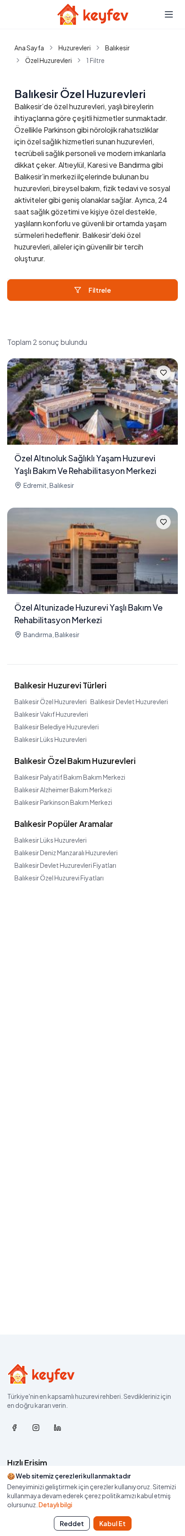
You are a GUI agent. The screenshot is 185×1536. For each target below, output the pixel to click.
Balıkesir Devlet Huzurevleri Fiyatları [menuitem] (65, 865)
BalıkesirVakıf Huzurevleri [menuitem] (51, 714)
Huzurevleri (74, 48)
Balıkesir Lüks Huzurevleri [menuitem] (50, 840)
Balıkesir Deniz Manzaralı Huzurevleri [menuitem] (66, 852)
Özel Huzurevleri (48, 60)
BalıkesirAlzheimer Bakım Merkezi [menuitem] (63, 790)
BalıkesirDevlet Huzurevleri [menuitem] (129, 701)
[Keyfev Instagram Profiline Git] (36, 1427)
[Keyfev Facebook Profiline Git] (14, 1427)
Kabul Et (112, 1523)
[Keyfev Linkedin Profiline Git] (57, 1427)
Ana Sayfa (29, 48)
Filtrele (99, 290)
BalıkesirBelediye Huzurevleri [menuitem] (56, 727)
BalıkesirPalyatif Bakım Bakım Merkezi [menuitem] (69, 777)
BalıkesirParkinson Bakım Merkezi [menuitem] (63, 802)
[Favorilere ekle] (163, 373)
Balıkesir (117, 48)
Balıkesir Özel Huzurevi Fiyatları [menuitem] (59, 878)
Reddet (72, 1523)
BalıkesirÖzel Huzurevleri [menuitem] (50, 701)
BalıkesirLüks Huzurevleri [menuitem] (50, 739)
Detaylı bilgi (55, 1504)
